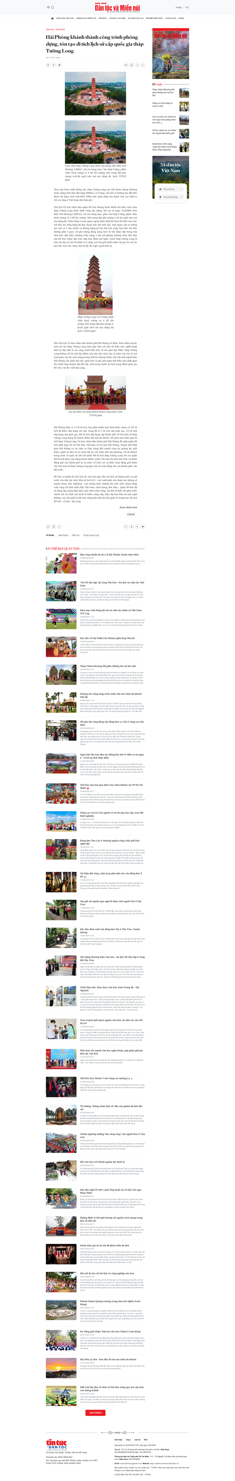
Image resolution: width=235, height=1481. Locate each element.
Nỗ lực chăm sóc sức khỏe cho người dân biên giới (164, 132)
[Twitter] (59, 65)
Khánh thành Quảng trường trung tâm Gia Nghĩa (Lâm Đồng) (110, 1303)
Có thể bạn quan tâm (62, 548)
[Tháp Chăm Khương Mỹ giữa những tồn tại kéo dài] (61, 675)
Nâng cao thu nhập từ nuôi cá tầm (162, 104)
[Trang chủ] (52, 18)
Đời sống (103, 18)
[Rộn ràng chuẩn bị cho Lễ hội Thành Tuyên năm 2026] (61, 563)
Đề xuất (157, 84)
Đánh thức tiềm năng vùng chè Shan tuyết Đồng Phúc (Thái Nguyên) (164, 146)
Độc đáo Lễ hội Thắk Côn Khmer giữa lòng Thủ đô (107, 638)
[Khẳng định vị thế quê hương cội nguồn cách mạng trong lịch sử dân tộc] (61, 1226)
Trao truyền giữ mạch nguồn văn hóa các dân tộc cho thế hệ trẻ (111, 1022)
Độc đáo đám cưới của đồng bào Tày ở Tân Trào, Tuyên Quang (110, 931)
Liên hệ (137, 1440)
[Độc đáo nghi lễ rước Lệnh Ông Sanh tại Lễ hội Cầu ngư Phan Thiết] (61, 1198)
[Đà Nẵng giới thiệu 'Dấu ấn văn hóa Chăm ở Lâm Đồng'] (61, 1340)
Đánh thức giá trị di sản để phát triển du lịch (104, 1245)
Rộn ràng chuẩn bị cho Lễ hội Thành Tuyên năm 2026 (109, 554)
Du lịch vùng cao (136, 18)
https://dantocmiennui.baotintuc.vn (164, 1463)
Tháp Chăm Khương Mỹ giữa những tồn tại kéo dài (108, 666)
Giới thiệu (118, 1440)
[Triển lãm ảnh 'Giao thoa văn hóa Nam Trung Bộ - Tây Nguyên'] (61, 996)
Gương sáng (170, 18)
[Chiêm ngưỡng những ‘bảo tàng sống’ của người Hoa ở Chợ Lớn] (61, 1143)
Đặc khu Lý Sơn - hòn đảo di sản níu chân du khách (108, 1359)
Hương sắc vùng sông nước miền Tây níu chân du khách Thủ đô (111, 695)
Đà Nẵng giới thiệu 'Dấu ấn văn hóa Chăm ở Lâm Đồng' (110, 1331)
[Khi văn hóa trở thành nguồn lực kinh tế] (61, 1170)
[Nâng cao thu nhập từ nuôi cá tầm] (184, 106)
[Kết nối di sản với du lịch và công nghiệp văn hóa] (61, 1282)
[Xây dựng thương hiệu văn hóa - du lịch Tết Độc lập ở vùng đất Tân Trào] (61, 965)
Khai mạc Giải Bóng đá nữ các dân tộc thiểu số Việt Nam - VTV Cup (111, 612)
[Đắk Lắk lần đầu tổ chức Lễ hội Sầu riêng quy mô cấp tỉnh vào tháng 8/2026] (61, 1396)
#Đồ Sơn (75, 535)
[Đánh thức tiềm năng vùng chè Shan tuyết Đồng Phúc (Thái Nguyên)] (184, 147)
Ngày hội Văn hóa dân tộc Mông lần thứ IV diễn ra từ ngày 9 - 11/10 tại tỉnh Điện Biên (112, 756)
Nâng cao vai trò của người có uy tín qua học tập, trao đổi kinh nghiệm (111, 814)
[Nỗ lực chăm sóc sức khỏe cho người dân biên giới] (184, 134)
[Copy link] (137, 65)
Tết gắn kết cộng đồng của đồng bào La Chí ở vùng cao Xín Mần (112, 723)
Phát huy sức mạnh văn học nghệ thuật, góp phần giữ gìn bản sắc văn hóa (111, 1052)
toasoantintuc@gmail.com (131, 1463)
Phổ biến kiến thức (154, 18)
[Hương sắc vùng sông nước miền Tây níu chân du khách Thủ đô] (61, 702)
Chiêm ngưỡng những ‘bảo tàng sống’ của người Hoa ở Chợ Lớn (112, 1136)
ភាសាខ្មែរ (179, 7)
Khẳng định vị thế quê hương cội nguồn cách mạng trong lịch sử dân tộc (111, 1219)
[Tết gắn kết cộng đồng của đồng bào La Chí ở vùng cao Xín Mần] (61, 730)
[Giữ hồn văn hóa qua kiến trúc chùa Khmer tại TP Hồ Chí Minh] (61, 793)
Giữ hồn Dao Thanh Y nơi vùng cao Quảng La (105, 1078)
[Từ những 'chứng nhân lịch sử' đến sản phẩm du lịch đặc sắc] (61, 1115)
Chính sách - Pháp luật (86, 18)
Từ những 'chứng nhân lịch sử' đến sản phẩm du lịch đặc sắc (111, 1108)
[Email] (126, 65)
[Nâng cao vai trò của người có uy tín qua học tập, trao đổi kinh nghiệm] (61, 821)
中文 (187, 7)
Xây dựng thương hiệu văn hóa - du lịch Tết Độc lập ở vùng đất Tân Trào (112, 958)
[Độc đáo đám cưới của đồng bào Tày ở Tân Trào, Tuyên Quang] (61, 938)
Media (181, 18)
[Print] (131, 65)
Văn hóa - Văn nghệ (117, 18)
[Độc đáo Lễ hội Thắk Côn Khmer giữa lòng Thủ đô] (61, 647)
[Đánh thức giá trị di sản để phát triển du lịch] (61, 1254)
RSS (145, 1440)
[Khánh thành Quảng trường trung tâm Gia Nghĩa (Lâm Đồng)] (61, 1310)
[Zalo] (48, 65)
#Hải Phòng (63, 535)
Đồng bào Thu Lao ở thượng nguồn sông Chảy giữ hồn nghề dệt (110, 842)
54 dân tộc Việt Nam (65, 18)
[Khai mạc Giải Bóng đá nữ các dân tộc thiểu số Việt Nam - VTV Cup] (61, 619)
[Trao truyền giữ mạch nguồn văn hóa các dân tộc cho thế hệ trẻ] (61, 1029)
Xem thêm (95, 1412)
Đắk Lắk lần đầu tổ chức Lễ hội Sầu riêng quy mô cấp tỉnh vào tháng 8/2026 (112, 1389)
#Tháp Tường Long (91, 535)
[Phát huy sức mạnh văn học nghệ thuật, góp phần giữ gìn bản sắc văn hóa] (61, 1059)
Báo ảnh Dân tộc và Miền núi (117, 7)
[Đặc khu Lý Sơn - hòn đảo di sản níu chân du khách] (61, 1368)
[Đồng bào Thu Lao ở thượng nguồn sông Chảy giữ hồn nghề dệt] (61, 849)
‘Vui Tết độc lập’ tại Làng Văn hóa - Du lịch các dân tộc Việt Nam (112, 584)
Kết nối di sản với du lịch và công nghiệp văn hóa (107, 1273)
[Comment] (143, 65)
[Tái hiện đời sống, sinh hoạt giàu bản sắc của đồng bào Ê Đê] (61, 882)
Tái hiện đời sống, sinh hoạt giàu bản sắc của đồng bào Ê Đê (111, 875)
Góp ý (128, 1440)
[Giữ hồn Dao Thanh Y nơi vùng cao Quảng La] (61, 1087)
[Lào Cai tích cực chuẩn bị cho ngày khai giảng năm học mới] (184, 120)
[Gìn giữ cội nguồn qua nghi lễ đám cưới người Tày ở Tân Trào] (61, 910)
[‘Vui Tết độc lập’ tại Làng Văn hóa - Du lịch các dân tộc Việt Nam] (61, 591)
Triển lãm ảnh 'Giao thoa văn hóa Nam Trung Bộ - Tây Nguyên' (109, 989)
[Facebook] (54, 65)
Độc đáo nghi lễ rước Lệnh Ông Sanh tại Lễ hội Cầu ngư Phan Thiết (110, 1191)
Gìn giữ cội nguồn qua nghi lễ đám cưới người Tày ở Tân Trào (110, 903)
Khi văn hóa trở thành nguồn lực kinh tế (102, 1161)
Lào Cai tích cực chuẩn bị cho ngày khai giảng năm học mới (164, 119)
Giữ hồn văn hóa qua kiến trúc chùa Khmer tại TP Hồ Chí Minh (111, 786)
